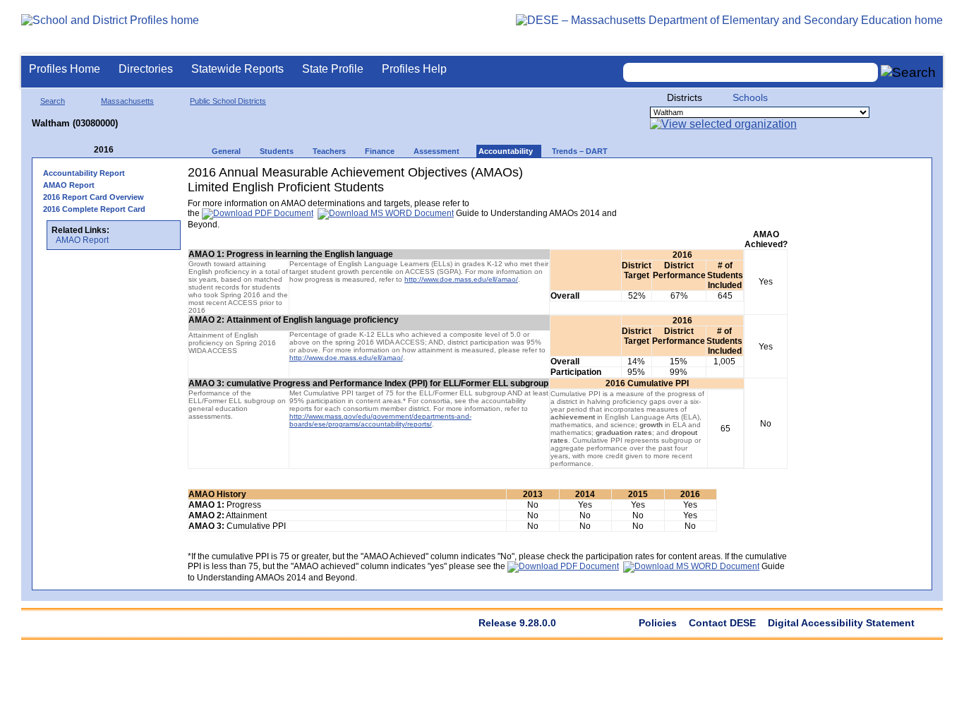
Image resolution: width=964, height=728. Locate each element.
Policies (658, 622)
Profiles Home (64, 69)
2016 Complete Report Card (94, 209)
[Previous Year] (84, 150)
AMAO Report (69, 185)
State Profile (332, 69)
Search (52, 101)
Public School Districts (228, 101)
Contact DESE (722, 622)
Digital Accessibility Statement (841, 622)
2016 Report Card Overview (93, 197)
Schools (750, 97)
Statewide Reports (237, 69)
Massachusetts (127, 101)
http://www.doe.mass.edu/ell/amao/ (461, 279)
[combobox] (751, 72)
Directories (146, 69)
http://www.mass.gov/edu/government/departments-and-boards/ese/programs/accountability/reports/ (380, 420)
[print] (699, 177)
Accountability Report (84, 173)
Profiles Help (414, 69)
